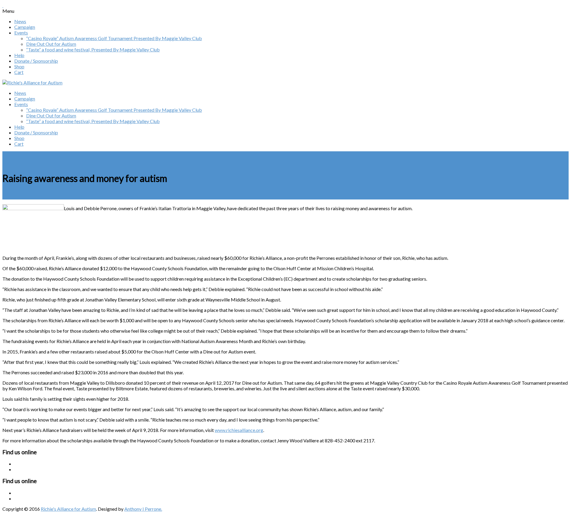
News (20, 21)
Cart (18, 72)
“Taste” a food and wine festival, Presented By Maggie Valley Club (93, 49)
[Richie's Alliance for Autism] (32, 82)
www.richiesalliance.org (239, 430)
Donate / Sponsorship (36, 61)
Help (19, 55)
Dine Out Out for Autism (51, 44)
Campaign (24, 27)
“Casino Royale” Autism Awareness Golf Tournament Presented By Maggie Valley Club (114, 38)
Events (21, 32)
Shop (19, 66)
